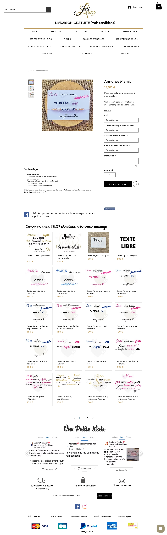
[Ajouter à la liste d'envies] (136, 184)
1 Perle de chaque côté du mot (119, 125)
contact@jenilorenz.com (81, 190)
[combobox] (121, 120)
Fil (106, 115)
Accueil (31, 70)
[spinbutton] (110, 175)
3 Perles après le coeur (116, 135)
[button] (159, 5)
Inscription (110, 156)
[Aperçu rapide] (38, 242)
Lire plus (107, 111)
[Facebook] (26, 214)
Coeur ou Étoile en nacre (117, 145)
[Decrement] (106, 175)
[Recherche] (48, 9)
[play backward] (27, 453)
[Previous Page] (74, 417)
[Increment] (113, 175)
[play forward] (141, 453)
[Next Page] (93, 417)
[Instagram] (85, 506)
